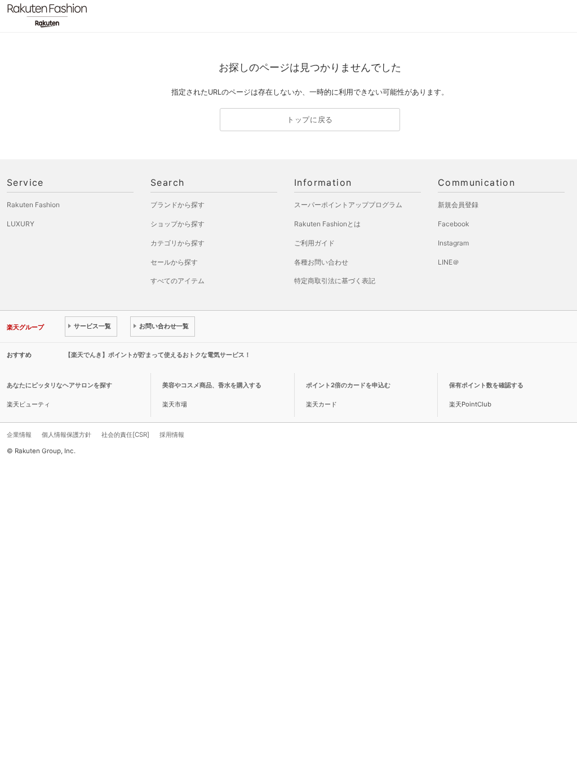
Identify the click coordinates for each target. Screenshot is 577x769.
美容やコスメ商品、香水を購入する (211, 385)
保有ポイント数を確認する (486, 385)
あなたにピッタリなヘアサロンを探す (59, 385)
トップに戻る (310, 119)
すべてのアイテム (177, 280)
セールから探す (174, 262)
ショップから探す (177, 224)
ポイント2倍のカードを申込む (348, 385)
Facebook (453, 224)
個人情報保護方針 (66, 435)
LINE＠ (448, 262)
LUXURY (20, 224)
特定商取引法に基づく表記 (334, 280)
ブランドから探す (177, 204)
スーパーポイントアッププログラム (348, 204)
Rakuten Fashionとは (327, 224)
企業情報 (19, 435)
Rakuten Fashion (94, 15)
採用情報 (171, 435)
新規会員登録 (458, 204)
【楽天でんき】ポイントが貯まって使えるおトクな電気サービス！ (158, 355)
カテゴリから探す (177, 243)
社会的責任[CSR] (125, 435)
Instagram (453, 243)
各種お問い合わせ (321, 262)
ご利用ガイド (314, 243)
